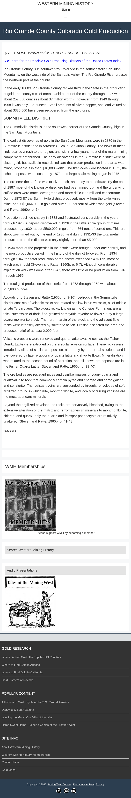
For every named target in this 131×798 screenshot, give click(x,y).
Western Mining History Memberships (26, 754)
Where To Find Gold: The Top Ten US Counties (31, 657)
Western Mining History (65, 4)
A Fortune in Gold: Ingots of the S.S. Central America (35, 702)
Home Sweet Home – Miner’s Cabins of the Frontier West (38, 725)
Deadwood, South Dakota (18, 709)
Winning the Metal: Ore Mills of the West (27, 717)
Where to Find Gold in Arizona (21, 665)
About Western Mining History (21, 747)
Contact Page (10, 762)
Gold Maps (9, 770)
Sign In (65, 9)
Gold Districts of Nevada (17, 680)
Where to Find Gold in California (22, 672)
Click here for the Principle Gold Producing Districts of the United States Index (62, 61)
